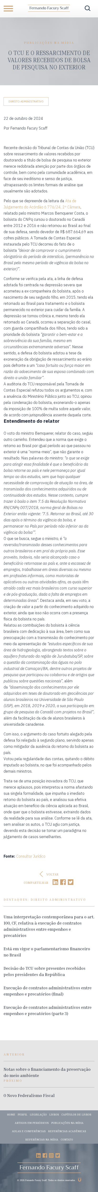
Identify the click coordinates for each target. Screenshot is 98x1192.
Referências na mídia (41, 1139)
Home (11, 1114)
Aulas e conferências (29, 1131)
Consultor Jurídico (30, 856)
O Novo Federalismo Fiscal (29, 1095)
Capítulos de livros (76, 1114)
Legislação (38, 1114)
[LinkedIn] (55, 882)
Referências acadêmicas (67, 1131)
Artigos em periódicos (32, 1123)
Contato (67, 1139)
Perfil (22, 1114)
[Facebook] (63, 882)
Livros (54, 1114)
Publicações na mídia (67, 1123)
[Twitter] (70, 882)
